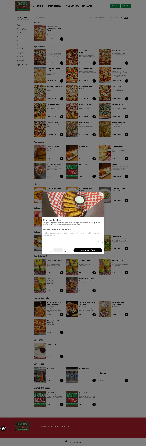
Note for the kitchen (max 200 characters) (57, 229)
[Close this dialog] (101, 194)
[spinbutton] (58, 250)
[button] (3, 428)
